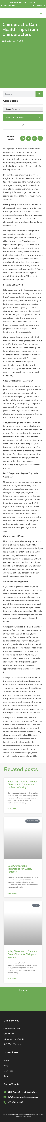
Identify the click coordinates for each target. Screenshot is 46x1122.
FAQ (6, 1065)
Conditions (9, 1033)
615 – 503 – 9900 (15, 1102)
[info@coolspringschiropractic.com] (5, 1097)
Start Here (8, 1071)
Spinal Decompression (14, 1039)
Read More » (12, 809)
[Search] (39, 94)
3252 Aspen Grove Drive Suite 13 (23, 1092)
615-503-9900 (10, 6)
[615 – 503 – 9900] (5, 1102)
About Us (8, 1060)
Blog (6, 1076)
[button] (41, 12)
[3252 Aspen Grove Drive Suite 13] (5, 1092)
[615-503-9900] (2, 5)
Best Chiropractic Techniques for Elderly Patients (20, 868)
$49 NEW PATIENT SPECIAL (23, 2)
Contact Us (40, 6)
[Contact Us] (33, 5)
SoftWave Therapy (12, 1044)
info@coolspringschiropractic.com (23, 1097)
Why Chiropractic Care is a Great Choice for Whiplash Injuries (22, 954)
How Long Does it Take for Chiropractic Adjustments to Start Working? (22, 784)
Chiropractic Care (12, 1028)
